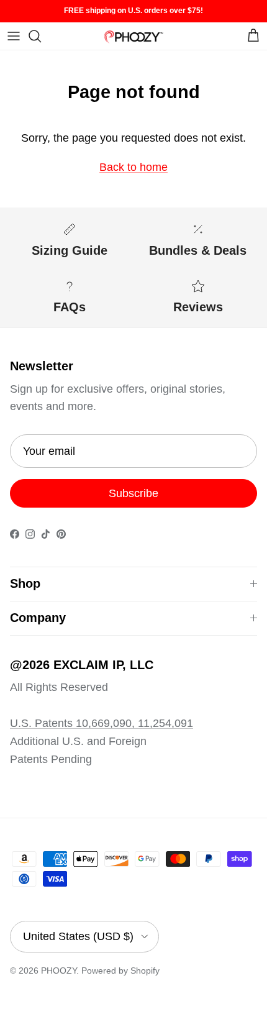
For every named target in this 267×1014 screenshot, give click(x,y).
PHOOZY (58, 970)
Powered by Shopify (120, 970)
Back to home (133, 167)
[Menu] (13, 36)
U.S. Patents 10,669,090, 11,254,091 (101, 723)
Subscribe (133, 493)
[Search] (41, 36)
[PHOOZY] (133, 36)
